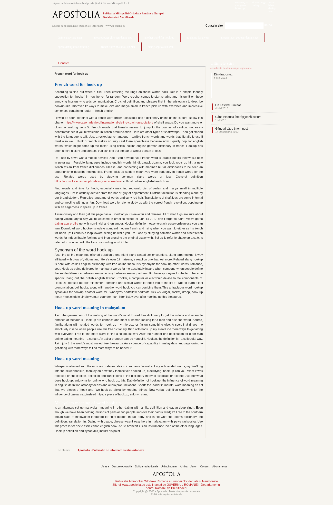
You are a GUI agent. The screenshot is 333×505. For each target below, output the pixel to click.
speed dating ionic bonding (73, 47)
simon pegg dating (258, 4)
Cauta (268, 25)
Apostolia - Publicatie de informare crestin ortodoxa (111, 450)
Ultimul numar (169, 466)
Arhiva (183, 466)
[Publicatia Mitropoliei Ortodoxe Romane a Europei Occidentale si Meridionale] (76, 19)
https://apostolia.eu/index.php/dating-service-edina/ (88, 181)
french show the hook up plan (118, 47)
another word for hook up (159, 37)
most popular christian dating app (113, 37)
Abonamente (219, 466)
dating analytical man (70, 37)
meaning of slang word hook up (241, 5)
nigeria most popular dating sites (239, 37)
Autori (193, 466)
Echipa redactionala (146, 466)
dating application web (161, 47)
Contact (204, 466)
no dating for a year (197, 37)
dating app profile (66, 223)
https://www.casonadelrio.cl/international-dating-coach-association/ (109, 122)
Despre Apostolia (122, 466)
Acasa (105, 466)
